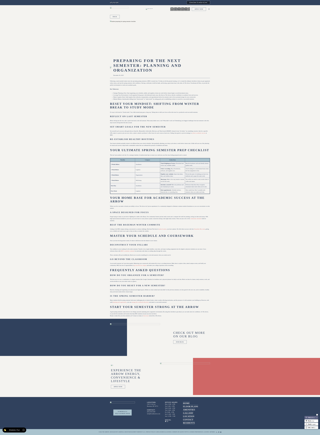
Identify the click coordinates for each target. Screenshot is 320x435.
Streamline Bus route (199, 229)
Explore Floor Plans (198, 2)
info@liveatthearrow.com (153, 413)
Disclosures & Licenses (164, 432)
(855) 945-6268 (114, 2)
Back (115, 16)
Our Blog (180, 342)
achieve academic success (199, 133)
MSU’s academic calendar (127, 251)
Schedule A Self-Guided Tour (122, 412)
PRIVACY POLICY (151, 432)
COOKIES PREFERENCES (196, 432)
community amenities (196, 218)
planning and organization (119, 302)
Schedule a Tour (180, 9)
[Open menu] (209, 9)
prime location (162, 229)
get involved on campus (140, 265)
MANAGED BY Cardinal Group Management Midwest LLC (127, 432)
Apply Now (199, 9)
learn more (146, 315)
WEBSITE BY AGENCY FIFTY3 (180, 432)
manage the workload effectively (140, 302)
